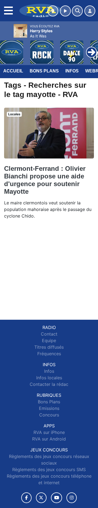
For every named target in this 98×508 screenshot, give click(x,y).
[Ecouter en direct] (65, 10)
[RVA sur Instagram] (71, 497)
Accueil (13, 71)
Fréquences (49, 353)
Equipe (49, 340)
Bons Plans (44, 71)
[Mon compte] (89, 10)
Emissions (49, 408)
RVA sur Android (49, 439)
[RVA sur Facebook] (26, 497)
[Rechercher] (77, 10)
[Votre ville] (52, 10)
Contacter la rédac (49, 384)
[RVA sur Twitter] (41, 497)
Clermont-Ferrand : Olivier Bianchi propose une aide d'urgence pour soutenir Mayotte (44, 180)
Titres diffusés (49, 347)
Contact (49, 334)
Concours (49, 415)
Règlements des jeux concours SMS (49, 469)
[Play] (7, 48)
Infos (72, 71)
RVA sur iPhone (49, 432)
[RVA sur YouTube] (56, 497)
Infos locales (49, 377)
